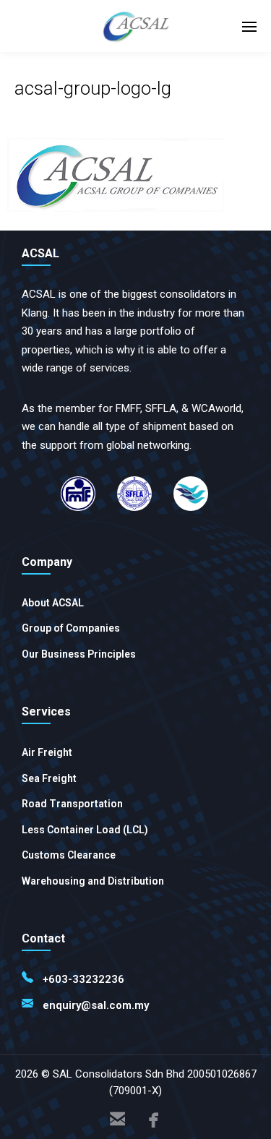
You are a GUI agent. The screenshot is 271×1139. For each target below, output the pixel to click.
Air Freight (47, 752)
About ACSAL (53, 603)
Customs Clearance (69, 855)
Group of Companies (71, 628)
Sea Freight (49, 778)
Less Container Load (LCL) (85, 829)
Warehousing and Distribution (93, 881)
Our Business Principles (79, 654)
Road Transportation (72, 803)
